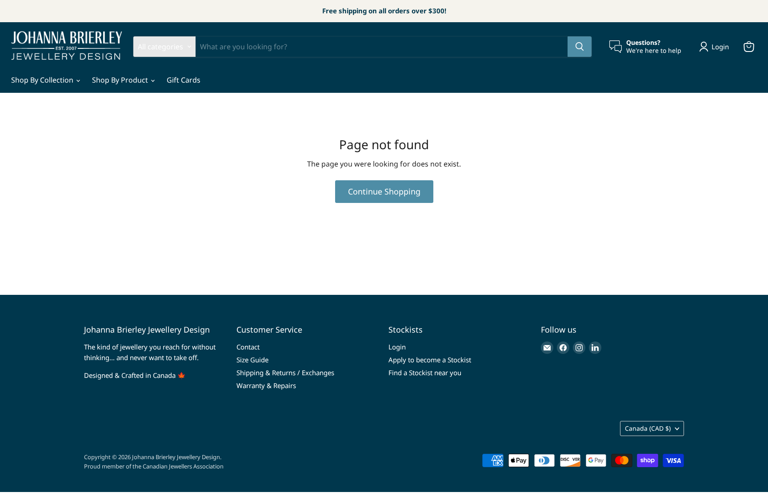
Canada (648, 428)
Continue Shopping (384, 191)
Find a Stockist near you (424, 372)
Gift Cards (183, 80)
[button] (715, 46)
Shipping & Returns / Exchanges (285, 372)
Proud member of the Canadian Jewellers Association (154, 466)
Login (397, 346)
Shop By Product (121, 80)
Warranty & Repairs (266, 385)
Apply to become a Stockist (429, 359)
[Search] (580, 46)
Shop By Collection (43, 80)
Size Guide (252, 359)
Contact (248, 346)
